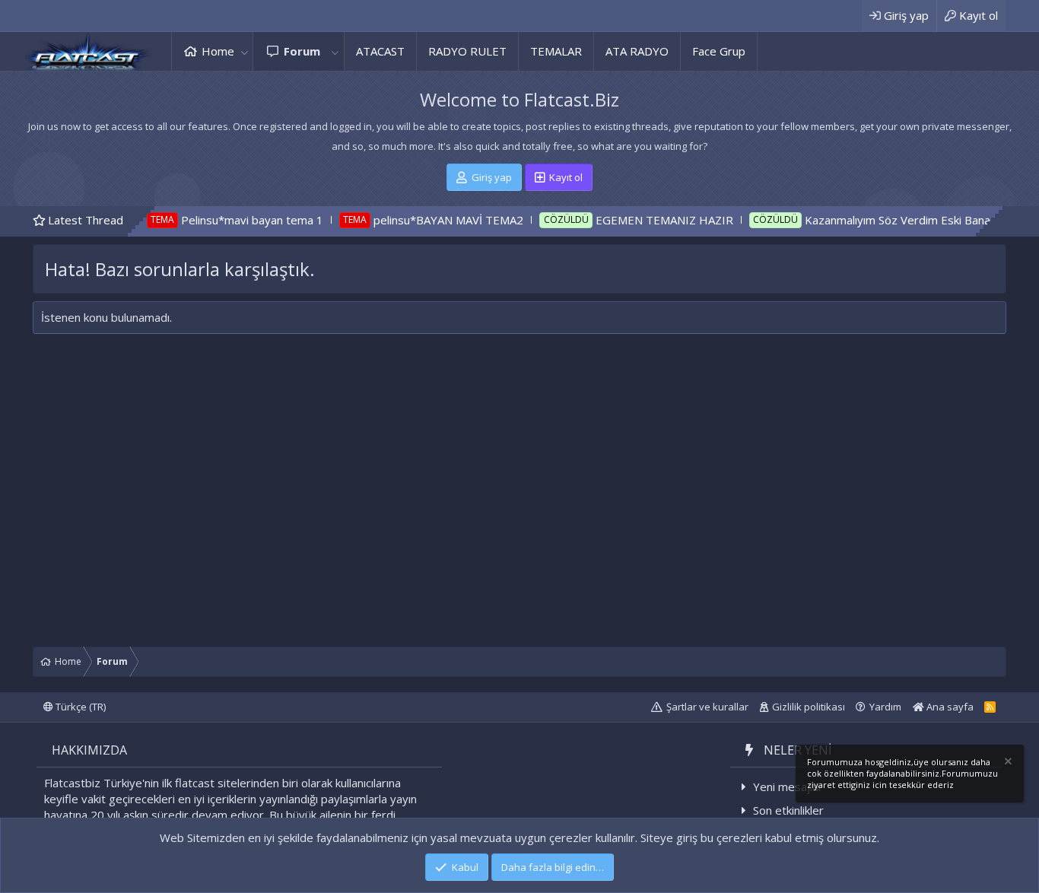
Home (218, 51)
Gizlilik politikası (808, 706)
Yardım (885, 706)
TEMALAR (556, 51)
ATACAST (380, 51)
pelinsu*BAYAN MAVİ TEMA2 (424, 219)
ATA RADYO (637, 51)
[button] (244, 51)
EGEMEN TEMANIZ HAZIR (640, 219)
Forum (302, 51)
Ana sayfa (949, 706)
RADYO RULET (467, 51)
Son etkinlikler (788, 810)
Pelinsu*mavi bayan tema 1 (228, 219)
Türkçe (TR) (79, 706)
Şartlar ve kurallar (707, 706)
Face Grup (718, 51)
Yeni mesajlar (788, 786)
